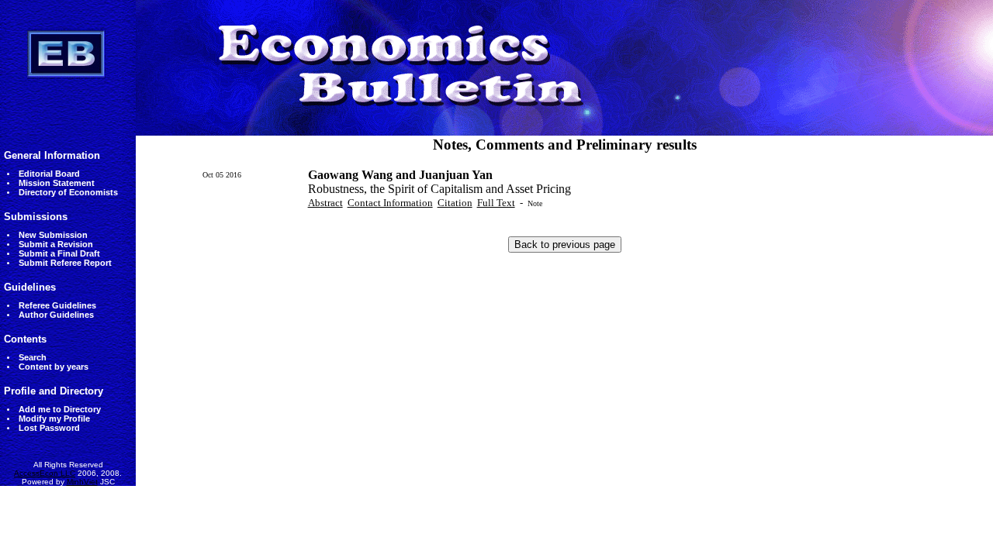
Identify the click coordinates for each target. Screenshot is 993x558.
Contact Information (390, 202)
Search (33, 357)
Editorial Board (49, 173)
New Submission (53, 234)
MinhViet (82, 481)
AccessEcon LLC (44, 473)
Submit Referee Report (65, 262)
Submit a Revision (56, 244)
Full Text (496, 202)
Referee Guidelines (57, 305)
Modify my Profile (54, 418)
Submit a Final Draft (59, 253)
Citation (455, 202)
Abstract (325, 202)
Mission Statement (57, 183)
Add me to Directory (60, 409)
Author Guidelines (56, 314)
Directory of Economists (68, 192)
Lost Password (49, 427)
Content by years (53, 366)
